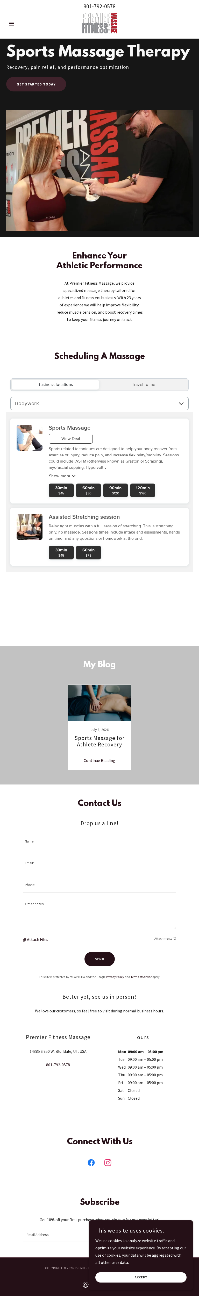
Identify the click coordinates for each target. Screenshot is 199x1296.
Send (99, 959)
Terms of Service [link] (141, 977)
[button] (20, 23)
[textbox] (99, 841)
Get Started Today (36, 84)
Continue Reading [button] (99, 760)
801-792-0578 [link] (99, 6)
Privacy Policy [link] (115, 977)
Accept (141, 1277)
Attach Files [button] (37, 939)
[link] (99, 23)
